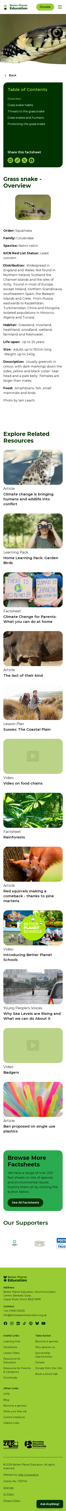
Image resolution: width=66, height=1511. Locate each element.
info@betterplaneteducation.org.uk (25, 1315)
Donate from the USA (48, 1368)
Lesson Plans (11, 1353)
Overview (14, 98)
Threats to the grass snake (26, 111)
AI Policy (8, 1494)
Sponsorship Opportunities (43, 1354)
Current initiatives (14, 1417)
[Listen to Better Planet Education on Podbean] (31, 1323)
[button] (59, 7)
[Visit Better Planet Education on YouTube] (43, 1323)
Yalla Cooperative (28, 1474)
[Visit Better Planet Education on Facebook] (5, 1323)
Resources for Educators (11, 1360)
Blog (6, 1399)
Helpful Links (11, 1423)
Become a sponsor (46, 1341)
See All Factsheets (25, 1202)
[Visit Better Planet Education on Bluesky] (37, 1323)
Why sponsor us (45, 1347)
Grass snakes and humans (26, 117)
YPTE (6, 1394)
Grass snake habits (20, 105)
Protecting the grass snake (26, 124)
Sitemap (8, 1487)
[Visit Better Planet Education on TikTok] (24, 1323)
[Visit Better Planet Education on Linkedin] (18, 1323)
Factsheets (10, 1347)
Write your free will (14, 1411)
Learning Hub (11, 1341)
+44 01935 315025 (14, 1310)
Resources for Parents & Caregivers (17, 1370)
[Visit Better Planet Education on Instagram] (12, 1323)
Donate (45, 7)
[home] (16, 7)
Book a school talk (46, 1374)
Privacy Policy (11, 1500)
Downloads (10, 1377)
